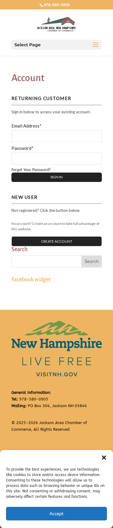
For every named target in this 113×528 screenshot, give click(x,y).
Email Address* (26, 125)
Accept (56, 514)
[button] (104, 458)
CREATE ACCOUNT (56, 241)
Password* (22, 148)
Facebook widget (31, 280)
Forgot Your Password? (31, 170)
